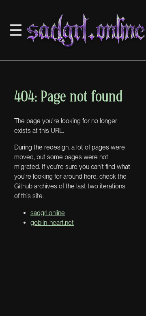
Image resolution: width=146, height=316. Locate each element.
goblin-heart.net (52, 222)
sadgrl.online (47, 213)
